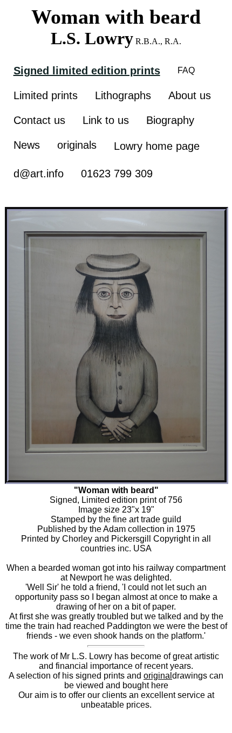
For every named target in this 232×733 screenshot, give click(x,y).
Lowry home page (157, 146)
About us (189, 95)
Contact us (39, 120)
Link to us (106, 120)
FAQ (186, 70)
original (158, 675)
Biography (170, 120)
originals (77, 145)
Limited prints (45, 95)
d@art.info (38, 173)
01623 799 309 (117, 173)
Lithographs (123, 95)
